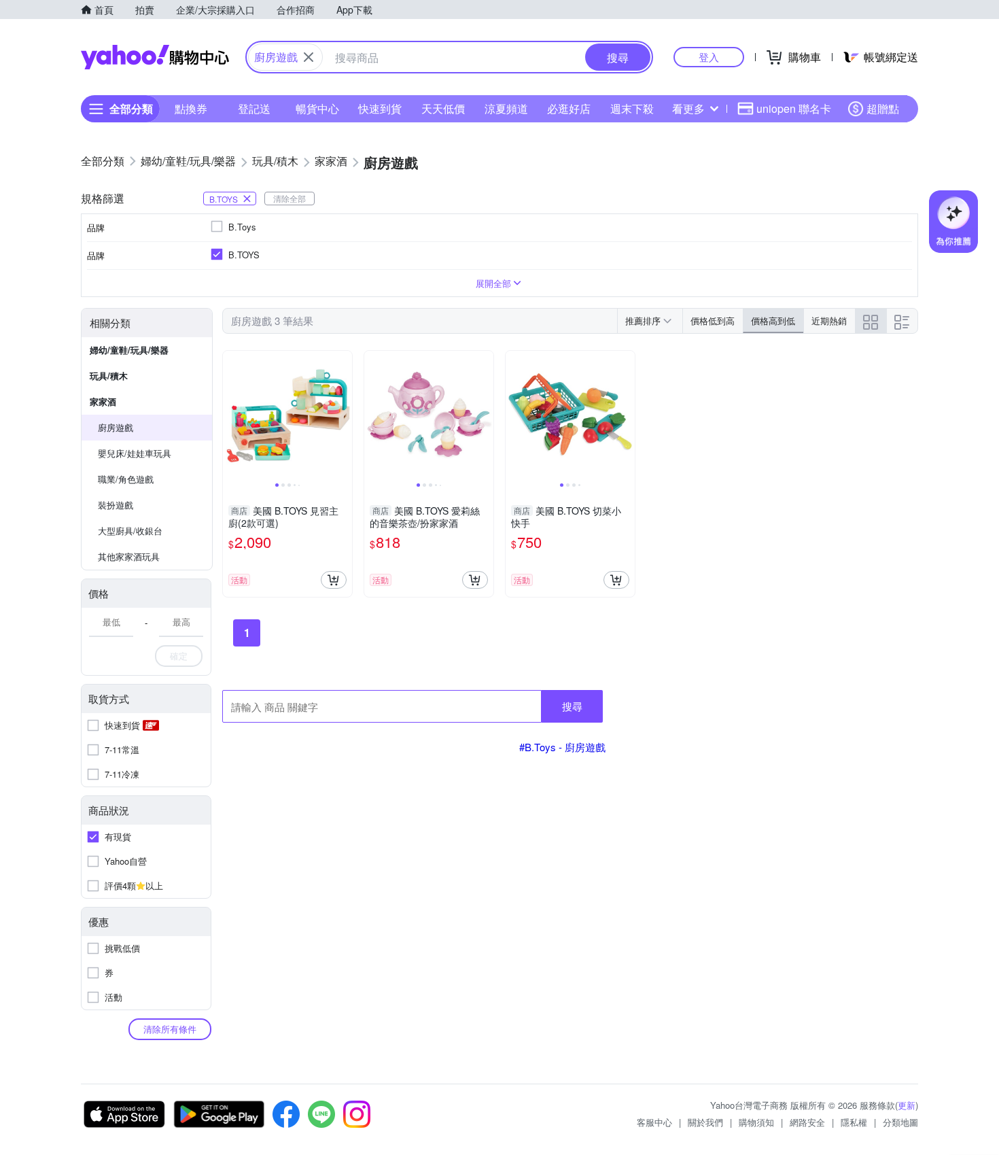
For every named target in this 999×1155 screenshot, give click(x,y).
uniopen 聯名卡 (793, 108)
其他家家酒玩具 (129, 556)
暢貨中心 (317, 108)
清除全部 (289, 198)
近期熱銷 (829, 320)
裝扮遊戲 (115, 504)
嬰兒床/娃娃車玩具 (134, 453)
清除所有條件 (169, 1028)
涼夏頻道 (506, 108)
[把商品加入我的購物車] (334, 580)
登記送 (254, 108)
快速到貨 (380, 108)
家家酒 (103, 401)
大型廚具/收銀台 (130, 530)
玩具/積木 (109, 375)
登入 (709, 57)
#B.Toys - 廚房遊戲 (562, 747)
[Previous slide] (232, 415)
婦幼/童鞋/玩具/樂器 (129, 349)
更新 (906, 1105)
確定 (179, 655)
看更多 (688, 108)
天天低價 (443, 108)
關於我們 (705, 1122)
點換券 (191, 108)
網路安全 (807, 1122)
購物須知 (756, 1122)
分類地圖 (900, 1122)
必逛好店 (569, 108)
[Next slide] (343, 415)
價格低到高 (712, 320)
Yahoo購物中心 (155, 57)
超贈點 (882, 108)
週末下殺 (632, 108)
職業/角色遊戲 (126, 478)
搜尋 (572, 706)
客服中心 (654, 1122)
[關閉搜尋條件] (308, 57)
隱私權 (854, 1122)
